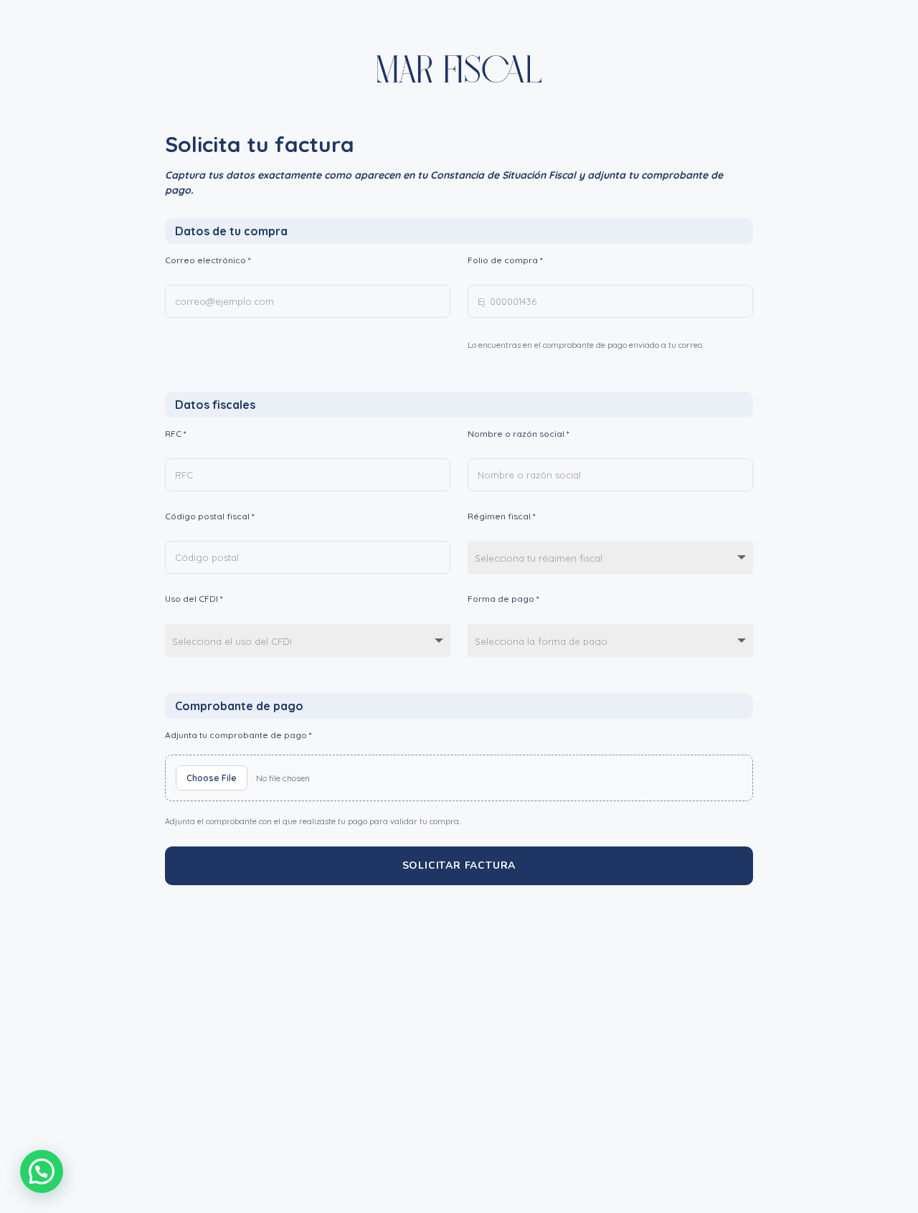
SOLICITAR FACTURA (459, 865)
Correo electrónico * (208, 260)
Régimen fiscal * (502, 516)
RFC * (175, 434)
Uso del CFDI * (194, 599)
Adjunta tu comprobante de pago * (238, 735)
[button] (41, 1171)
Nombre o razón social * (518, 434)
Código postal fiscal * (210, 516)
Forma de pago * (503, 599)
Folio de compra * (505, 260)
